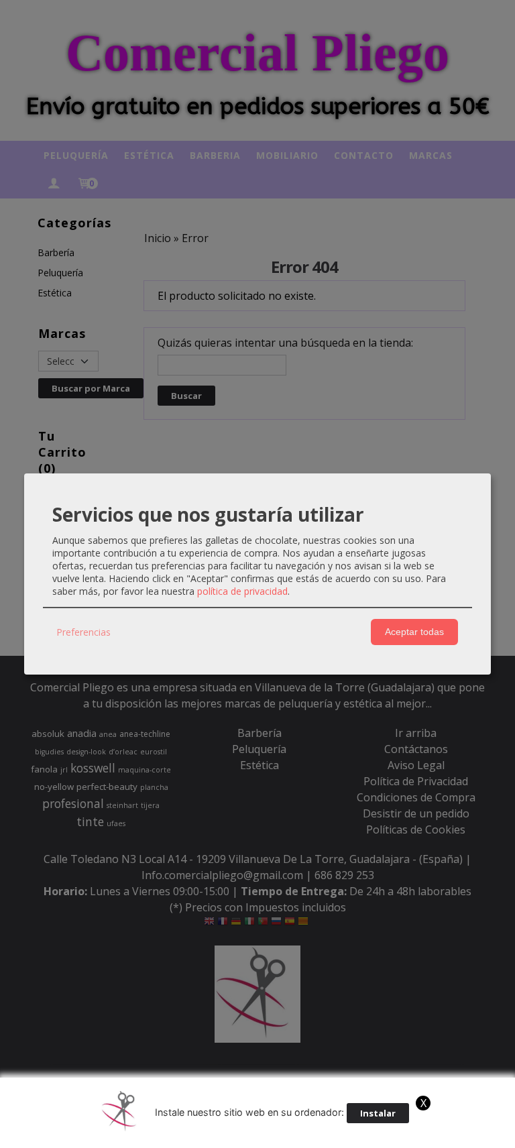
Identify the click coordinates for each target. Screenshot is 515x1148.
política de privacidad (242, 591)
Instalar (378, 1113)
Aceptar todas (414, 631)
